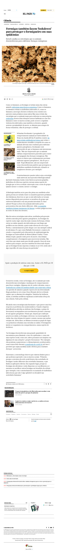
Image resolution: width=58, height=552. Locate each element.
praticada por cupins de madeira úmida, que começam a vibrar (28, 287)
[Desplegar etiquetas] (51, 414)
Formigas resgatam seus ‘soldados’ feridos (9, 159)
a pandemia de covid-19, (33, 344)
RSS (33, 540)
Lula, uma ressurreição (12, 478)
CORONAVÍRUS (6, 24)
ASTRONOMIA (21, 24)
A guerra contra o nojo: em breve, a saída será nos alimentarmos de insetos (32, 402)
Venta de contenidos (20, 538)
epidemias (10, 118)
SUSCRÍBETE (43, 10)
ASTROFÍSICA (27, 24)
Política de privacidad (39, 538)
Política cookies (31, 538)
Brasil (37, 414)
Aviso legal (26, 538)
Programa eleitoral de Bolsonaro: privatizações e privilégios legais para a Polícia (27, 485)
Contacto (14, 538)
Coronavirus (23, 414)
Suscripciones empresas (28, 540)
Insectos (18, 414)
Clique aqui (29, 270)
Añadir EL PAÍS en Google (48, 99)
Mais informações (9, 420)
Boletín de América (9, 506)
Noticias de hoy (40, 540)
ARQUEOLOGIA (33, 24)
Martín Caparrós (18, 404)
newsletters (7, 502)
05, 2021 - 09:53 (29, 95)
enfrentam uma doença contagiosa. (24, 107)
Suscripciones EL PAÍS (19, 540)
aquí (35, 421)
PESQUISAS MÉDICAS (14, 24)
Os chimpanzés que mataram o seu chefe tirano (9, 173)
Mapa (44, 538)
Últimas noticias (8, 473)
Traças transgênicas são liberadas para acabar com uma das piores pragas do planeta (32, 392)
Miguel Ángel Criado (29, 94)
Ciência (7, 20)
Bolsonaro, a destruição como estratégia (17, 475)
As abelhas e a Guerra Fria (7, 145)
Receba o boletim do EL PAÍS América (16, 384)
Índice (36, 540)
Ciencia (29, 414)
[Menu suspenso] (5, 14)
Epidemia (13, 414)
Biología (33, 414)
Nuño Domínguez (18, 394)
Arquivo (33, 502)
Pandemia (8, 414)
